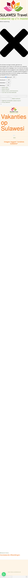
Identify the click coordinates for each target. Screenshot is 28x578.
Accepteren (4, 96)
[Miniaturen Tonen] (4, 552)
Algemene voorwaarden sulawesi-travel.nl (11, 100)
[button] (14, 43)
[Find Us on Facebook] (14, 134)
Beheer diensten (5, 89)
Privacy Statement (6, 102)
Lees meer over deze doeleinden (9, 92)
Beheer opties (5, 87)
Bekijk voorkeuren (22, 96)
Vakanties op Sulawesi (13, 122)
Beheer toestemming (6, 576)
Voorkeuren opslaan (6, 98)
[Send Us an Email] (12, 134)
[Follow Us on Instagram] (15, 134)
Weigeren (12, 96)
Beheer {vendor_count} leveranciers (10, 90)
